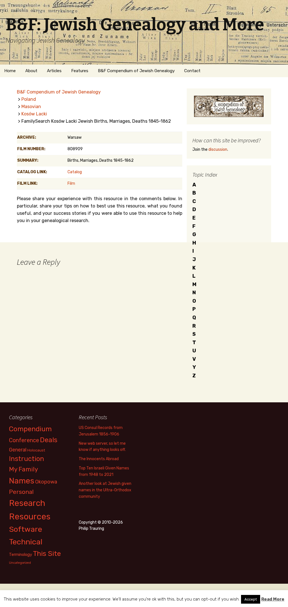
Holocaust (36, 450)
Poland (28, 99)
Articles (54, 70)
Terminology (20, 554)
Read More (272, 599)
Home (10, 70)
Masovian (31, 106)
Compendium (30, 429)
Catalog (75, 172)
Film (71, 183)
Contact (192, 70)
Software (25, 529)
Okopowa (46, 482)
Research (27, 503)
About (31, 70)
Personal (21, 491)
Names (21, 480)
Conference (24, 440)
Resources (29, 516)
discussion (217, 149)
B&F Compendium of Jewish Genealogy (136, 70)
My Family (23, 469)
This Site (47, 553)
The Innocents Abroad (99, 459)
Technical (25, 541)
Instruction (26, 459)
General (17, 450)
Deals (48, 440)
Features (79, 70)
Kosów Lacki (34, 114)
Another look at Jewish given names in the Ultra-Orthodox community (105, 490)
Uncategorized (20, 563)
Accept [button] (250, 599)
